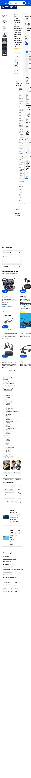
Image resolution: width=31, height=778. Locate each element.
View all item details (21, 203)
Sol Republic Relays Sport (8, 566)
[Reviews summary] (22, 48)
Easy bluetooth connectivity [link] (12, 421)
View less (12, 456)
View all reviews (8, 389)
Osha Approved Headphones (9, 559)
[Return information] (25, 41)
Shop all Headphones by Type (9, 577)
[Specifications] (20, 257)
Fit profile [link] (8, 438)
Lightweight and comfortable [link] (12, 411)
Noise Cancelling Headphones (9, 585)
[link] (18, 467)
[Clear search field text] (21, 3)
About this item (7, 248)
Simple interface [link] (9, 401)
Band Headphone (7, 561)
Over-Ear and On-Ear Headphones (10, 582)
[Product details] (20, 252)
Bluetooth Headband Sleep (9, 564)
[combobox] (17, 3)
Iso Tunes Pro (6, 556)
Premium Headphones (8, 579)
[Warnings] (20, 266)
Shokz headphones (7, 574)
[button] (18, 84)
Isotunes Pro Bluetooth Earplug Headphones (13, 569)
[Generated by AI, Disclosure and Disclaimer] (9, 457)
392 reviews (11, 383)
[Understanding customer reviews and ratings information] (16, 385)
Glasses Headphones (7, 572)
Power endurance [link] (10, 447)
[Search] (24, 3)
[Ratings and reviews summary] (20, 378)
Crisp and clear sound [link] (10, 428)
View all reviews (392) (12, 501)
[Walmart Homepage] (6, 3)
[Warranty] (19, 261)
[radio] (15, 57)
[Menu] (2, 3)
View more (11, 370)
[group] (20, 48)
